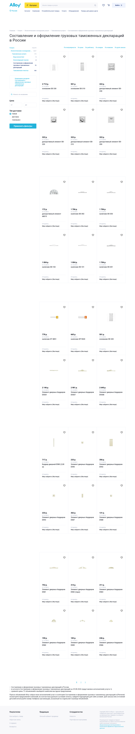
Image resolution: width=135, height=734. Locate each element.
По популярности (70, 47)
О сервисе (12, 723)
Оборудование (74, 11)
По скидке (99, 47)
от (11, 105)
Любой (14, 114)
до (26, 105)
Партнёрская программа (78, 720)
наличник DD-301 (106, 267)
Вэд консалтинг (24, 57)
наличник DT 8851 (49, 339)
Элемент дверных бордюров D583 (110, 590)
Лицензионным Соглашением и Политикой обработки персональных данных (112, 726)
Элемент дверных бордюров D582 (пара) (82, 590)
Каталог (27, 11)
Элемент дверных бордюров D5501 (53, 393)
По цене (80, 47)
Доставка (15, 117)
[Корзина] (109, 5)
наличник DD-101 (77, 267)
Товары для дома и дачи (89, 11)
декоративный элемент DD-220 (53, 143)
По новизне (109, 47)
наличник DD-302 (77, 214)
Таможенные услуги (58, 30)
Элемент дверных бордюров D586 (110, 644)
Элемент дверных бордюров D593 (53, 518)
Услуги (64, 11)
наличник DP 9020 (78, 339)
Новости (73, 716)
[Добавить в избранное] (64, 57)
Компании (36, 11)
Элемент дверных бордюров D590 (82, 465)
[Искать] (95, 5)
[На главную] (16, 5)
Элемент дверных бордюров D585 (82, 644)
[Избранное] (103, 5)
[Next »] (94, 682)
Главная (12, 30)
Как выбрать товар (16, 716)
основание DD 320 (106, 339)
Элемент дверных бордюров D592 (110, 465)
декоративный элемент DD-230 (110, 90)
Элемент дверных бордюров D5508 (110, 393)
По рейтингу (89, 47)
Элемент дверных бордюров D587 (82, 518)
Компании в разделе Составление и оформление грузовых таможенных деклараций (23, 82)
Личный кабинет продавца (49, 716)
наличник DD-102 (49, 267)
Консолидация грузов (24, 60)
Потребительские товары (50, 11)
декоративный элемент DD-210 (82, 143)
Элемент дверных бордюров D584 (53, 644)
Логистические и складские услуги (37, 30)
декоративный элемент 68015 (51, 215)
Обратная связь (15, 720)
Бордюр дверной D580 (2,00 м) (53, 465)
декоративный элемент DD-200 (110, 143)
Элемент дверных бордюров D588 (110, 518)
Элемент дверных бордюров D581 (53, 590)
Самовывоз (16, 120)
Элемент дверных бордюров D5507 (82, 393)
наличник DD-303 (106, 214)
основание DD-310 (78, 89)
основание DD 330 (49, 89)
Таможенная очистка (24, 70)
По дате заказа (120, 47)
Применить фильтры (23, 126)
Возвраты (12, 726)
